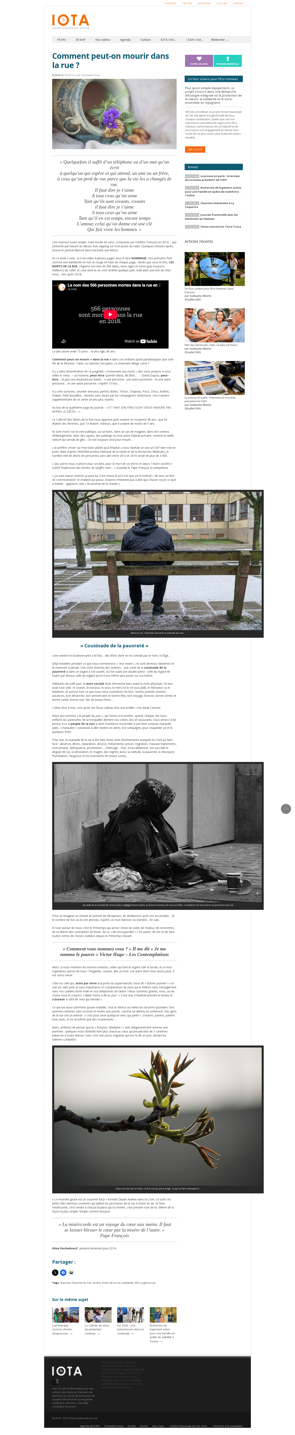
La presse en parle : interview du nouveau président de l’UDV (212, 178)
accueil (105, 1362)
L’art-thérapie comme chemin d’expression (62, 1329)
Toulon (132, 1383)
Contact (145, 40)
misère (96, 1282)
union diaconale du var (114, 1387)
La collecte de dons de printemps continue (97, 1329)
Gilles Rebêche (109, 1373)
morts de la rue (111, 1282)
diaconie (65, 1282)
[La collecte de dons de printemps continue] (98, 1321)
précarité (106, 1380)
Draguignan (126, 1369)
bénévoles (119, 1365)
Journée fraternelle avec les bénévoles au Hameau (211, 216)
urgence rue (148, 1282)
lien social (115, 1376)
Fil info (61, 40)
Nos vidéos (102, 40)
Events (132, 1426)
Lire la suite (195, 149)
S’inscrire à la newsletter (228, 1426)
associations (117, 1362)
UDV (136, 1282)
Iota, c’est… (159, 1426)
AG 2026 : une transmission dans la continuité (130, 1329)
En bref (80, 40)
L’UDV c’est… (194, 40)
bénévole (106, 1365)
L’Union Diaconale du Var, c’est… (189, 1426)
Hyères (123, 1373)
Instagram (204, 3)
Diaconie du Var (81, 1282)
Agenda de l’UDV (90, 1426)
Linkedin (238, 3)
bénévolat (131, 1362)
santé (115, 1380)
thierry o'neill (120, 1383)
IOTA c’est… (168, 40)
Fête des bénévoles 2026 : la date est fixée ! (211, 345)
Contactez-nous (113, 1426)
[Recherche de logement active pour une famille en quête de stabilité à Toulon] (163, 1321)
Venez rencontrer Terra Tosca (220, 226)
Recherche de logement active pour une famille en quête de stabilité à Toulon (162, 1333)
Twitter (187, 3)
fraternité (138, 1369)
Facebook (170, 3)
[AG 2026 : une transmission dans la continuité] (130, 1321)
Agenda (125, 40)
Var (130, 1387)
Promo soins (129, 1376)
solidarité (127, 1282)
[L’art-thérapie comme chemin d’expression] (65, 1321)
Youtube (222, 3)
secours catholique (130, 1380)
